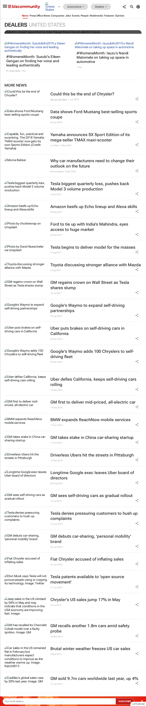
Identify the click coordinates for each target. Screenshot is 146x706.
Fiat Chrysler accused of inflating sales (87, 559)
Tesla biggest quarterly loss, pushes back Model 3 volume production (89, 186)
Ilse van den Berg (58, 99)
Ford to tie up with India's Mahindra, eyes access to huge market (89, 227)
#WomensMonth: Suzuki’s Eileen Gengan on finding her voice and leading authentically (33, 61)
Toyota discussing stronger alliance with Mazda (95, 265)
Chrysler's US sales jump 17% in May (85, 599)
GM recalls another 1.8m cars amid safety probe (89, 628)
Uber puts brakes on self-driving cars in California (87, 331)
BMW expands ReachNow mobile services (90, 419)
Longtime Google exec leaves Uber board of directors (92, 475)
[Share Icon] (137, 389)
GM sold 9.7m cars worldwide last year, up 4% (94, 678)
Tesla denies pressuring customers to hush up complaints (94, 516)
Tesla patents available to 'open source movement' (87, 579)
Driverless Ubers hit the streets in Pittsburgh (92, 455)
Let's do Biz (138, 704)
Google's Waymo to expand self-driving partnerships (87, 308)
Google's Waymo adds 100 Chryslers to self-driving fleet (92, 354)
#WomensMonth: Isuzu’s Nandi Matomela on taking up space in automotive (103, 57)
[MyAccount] (139, 6)
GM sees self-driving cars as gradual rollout (91, 495)
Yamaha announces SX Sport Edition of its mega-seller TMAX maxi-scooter (90, 137)
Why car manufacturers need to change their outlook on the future (92, 163)
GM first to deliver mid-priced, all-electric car (92, 402)
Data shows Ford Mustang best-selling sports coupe (93, 114)
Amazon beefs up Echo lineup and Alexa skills (93, 206)
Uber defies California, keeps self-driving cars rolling (93, 382)
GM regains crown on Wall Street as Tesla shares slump (89, 285)
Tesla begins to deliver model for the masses (92, 247)
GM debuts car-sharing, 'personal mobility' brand (90, 539)
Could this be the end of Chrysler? (82, 94)
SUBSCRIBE (124, 701)
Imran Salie (14, 70)
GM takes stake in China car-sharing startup (92, 437)
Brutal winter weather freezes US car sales (90, 648)
